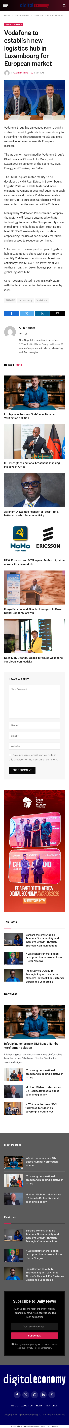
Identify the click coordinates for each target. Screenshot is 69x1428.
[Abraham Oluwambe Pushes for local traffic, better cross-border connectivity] (34, 490)
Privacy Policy (33, 1348)
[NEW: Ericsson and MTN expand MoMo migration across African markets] (34, 539)
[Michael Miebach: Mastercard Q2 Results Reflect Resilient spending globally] (13, 1091)
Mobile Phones (14, 24)
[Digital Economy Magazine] (34, 5)
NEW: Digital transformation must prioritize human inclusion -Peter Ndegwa (44, 957)
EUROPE (10, 300)
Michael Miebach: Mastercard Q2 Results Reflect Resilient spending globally (43, 1091)
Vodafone (42, 300)
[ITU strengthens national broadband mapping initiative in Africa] (34, 441)
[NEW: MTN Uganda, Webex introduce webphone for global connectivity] (34, 636)
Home (14, 1406)
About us (27, 1406)
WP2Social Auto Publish (21, 1426)
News (39, 1406)
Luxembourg (25, 300)
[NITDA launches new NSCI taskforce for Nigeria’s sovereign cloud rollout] (13, 1108)
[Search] (64, 5)
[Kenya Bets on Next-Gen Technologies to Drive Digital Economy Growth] (34, 587)
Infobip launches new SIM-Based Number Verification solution (42, 1162)
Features (52, 1406)
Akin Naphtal (21, 73)
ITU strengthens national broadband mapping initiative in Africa (44, 1074)
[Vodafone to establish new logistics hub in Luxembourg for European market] (34, 100)
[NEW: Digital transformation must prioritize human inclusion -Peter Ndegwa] (13, 958)
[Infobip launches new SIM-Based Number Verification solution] (34, 392)
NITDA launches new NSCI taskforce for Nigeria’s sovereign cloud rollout (41, 1108)
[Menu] (5, 5)
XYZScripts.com (51, 1426)
